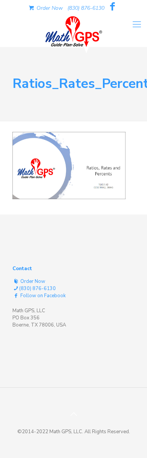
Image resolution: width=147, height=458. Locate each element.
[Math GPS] (73, 30)
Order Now (49, 8)
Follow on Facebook (42, 295)
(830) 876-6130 (85, 8)
